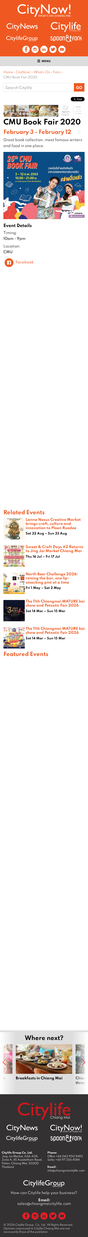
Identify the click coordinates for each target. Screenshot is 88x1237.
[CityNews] (22, 27)
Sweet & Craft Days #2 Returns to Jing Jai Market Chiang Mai (54, 548)
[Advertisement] (44, 843)
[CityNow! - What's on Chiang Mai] (44, 10)
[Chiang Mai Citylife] (66, 27)
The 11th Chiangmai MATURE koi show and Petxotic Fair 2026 (55, 603)
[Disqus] (44, 334)
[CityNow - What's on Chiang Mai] (66, 1128)
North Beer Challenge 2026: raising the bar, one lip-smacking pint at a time (52, 577)
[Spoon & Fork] (66, 38)
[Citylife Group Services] (22, 38)
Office (65, 1156)
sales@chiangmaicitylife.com (44, 1201)
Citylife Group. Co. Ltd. (30, 1225)
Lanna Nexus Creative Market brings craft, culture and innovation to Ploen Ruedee (53, 523)
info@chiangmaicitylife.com (66, 1170)
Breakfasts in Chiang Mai (44, 1064)
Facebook (25, 262)
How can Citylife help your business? (44, 1192)
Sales (63, 1159)
